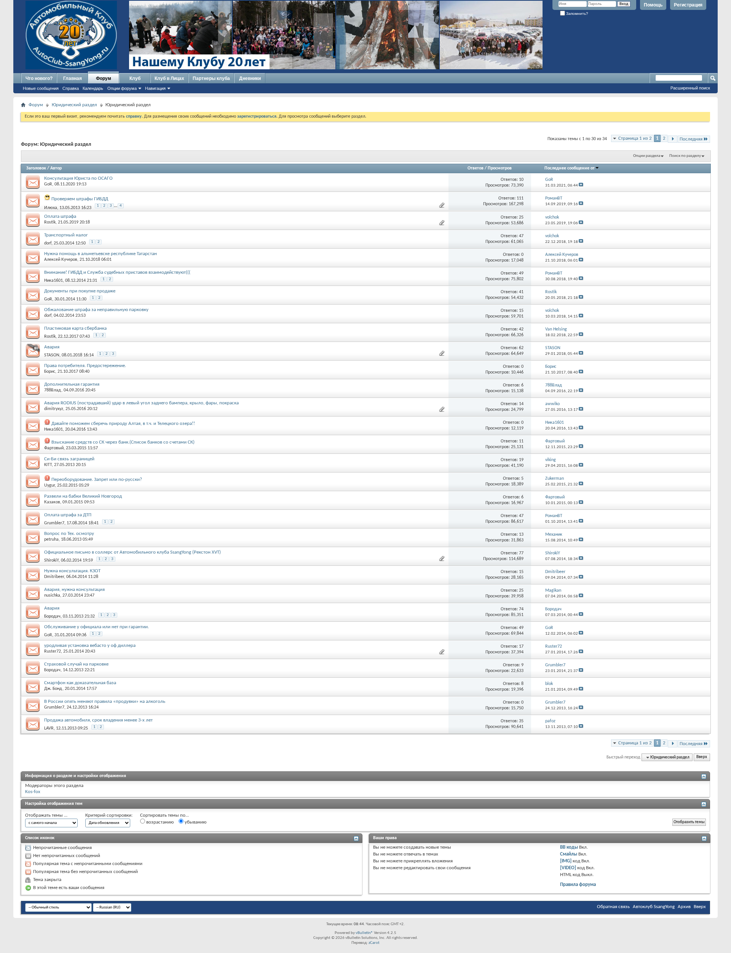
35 (521, 721)
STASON (51, 355)
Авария (51, 347)
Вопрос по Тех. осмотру (69, 533)
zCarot (374, 943)
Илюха (50, 208)
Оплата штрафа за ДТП (67, 514)
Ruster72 (52, 651)
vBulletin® (364, 933)
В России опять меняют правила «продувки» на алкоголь (104, 701)
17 (521, 646)
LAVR (49, 728)
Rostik (50, 222)
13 (521, 534)
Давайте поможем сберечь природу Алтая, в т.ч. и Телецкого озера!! (123, 423)
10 (521, 179)
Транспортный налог (66, 235)
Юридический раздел (74, 104)
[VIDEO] (568, 867)
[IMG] (565, 861)
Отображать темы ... (46, 815)
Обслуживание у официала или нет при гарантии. (96, 626)
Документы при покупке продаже (79, 291)
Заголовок (36, 168)
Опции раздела (646, 156)
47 (521, 236)
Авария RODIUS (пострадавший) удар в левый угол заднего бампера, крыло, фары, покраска (141, 403)
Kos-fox (32, 791)
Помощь (653, 5)
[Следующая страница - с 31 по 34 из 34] (672, 139)
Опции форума (122, 88)
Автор (56, 168)
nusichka (52, 595)
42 (521, 329)
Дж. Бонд (53, 688)
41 (521, 292)
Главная (72, 78)
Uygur (49, 485)
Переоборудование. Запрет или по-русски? (96, 479)
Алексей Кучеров (60, 259)
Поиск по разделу (685, 156)
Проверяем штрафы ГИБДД (79, 198)
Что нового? (39, 78)
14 (521, 404)
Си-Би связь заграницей (69, 459)
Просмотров (500, 168)
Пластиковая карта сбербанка (75, 328)
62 (521, 348)
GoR (48, 184)
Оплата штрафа (60, 216)
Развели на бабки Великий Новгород (83, 496)
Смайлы (568, 854)
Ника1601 (53, 280)
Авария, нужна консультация (74, 589)
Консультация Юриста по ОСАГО (78, 178)
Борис (49, 371)
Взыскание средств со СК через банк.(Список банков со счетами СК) (123, 442)
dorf (47, 243)
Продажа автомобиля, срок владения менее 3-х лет (98, 720)
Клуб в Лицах (169, 78)
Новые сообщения (41, 88)
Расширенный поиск (690, 88)
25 (521, 217)
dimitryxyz (53, 409)
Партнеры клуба (211, 78)
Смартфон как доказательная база (80, 682)
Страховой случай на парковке (76, 664)
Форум (103, 78)
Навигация (155, 88)
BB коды (569, 847)
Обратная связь (613, 906)
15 (521, 310)
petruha (51, 539)
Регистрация (688, 5)
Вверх (701, 757)
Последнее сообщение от (569, 168)
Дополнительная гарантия (71, 384)
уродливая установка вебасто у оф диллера (90, 645)
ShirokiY (51, 560)
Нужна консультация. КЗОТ (72, 570)
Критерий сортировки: (108, 815)
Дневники (250, 78)
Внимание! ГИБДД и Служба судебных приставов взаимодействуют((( (117, 272)
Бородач (52, 616)
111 (520, 198)
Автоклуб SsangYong (654, 906)
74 (521, 609)
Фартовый (54, 448)
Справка (70, 88)
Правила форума (578, 884)
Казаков (52, 502)
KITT (48, 465)
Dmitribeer (54, 577)
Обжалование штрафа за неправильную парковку (96, 309)
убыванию (195, 822)
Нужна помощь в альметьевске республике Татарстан (100, 253)
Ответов (476, 168)
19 (521, 460)
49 (521, 273)
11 (521, 441)
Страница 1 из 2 (635, 138)
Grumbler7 (54, 523)
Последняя (691, 139)
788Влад (52, 390)
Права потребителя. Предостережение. (85, 365)
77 (521, 553)
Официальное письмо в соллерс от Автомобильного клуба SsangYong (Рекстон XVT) (132, 552)
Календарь (93, 88)
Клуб (134, 78)
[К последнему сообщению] (581, 186)
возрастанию (159, 822)
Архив (684, 906)
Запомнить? (576, 13)
